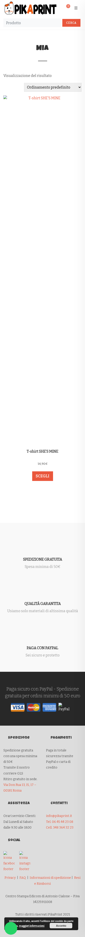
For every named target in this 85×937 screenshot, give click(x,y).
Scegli (42, 476)
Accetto (61, 926)
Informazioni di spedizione (50, 878)
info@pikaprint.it (59, 816)
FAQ (22, 878)
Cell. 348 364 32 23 (59, 827)
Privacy (10, 878)
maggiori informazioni (31, 925)
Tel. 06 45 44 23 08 (59, 822)
